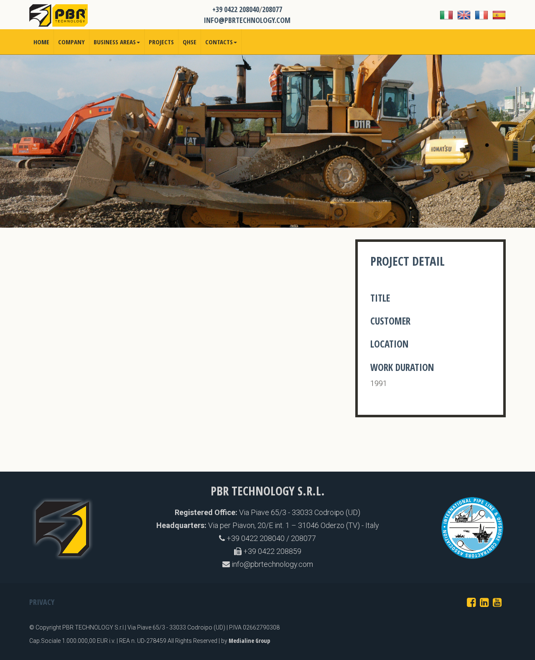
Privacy (41, 602)
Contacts (219, 42)
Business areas (115, 42)
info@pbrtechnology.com (271, 564)
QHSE (189, 42)
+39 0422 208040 (235, 9)
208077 (272, 9)
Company (71, 42)
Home (41, 42)
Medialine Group (249, 641)
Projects (161, 42)
